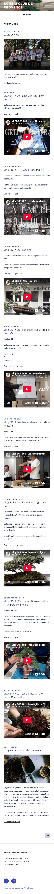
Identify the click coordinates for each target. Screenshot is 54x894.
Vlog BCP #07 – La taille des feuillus (24, 169)
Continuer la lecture (12, 83)
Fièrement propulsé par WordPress (18, 888)
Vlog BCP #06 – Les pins (17, 249)
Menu (28, 15)
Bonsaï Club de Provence (18, 5)
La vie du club (11, 34)
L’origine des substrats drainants (22, 750)
